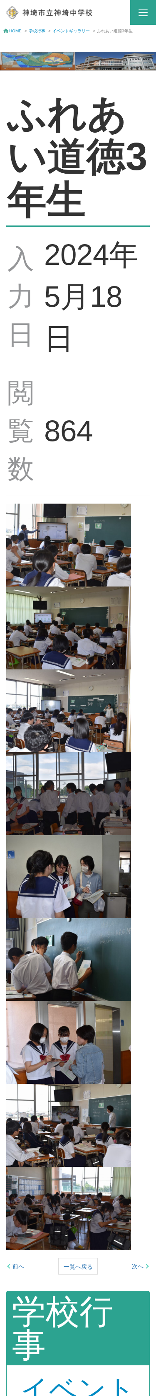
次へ (138, 1266)
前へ (18, 1266)
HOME (15, 31)
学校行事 (37, 31)
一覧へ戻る (78, 1266)
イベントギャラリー (71, 31)
